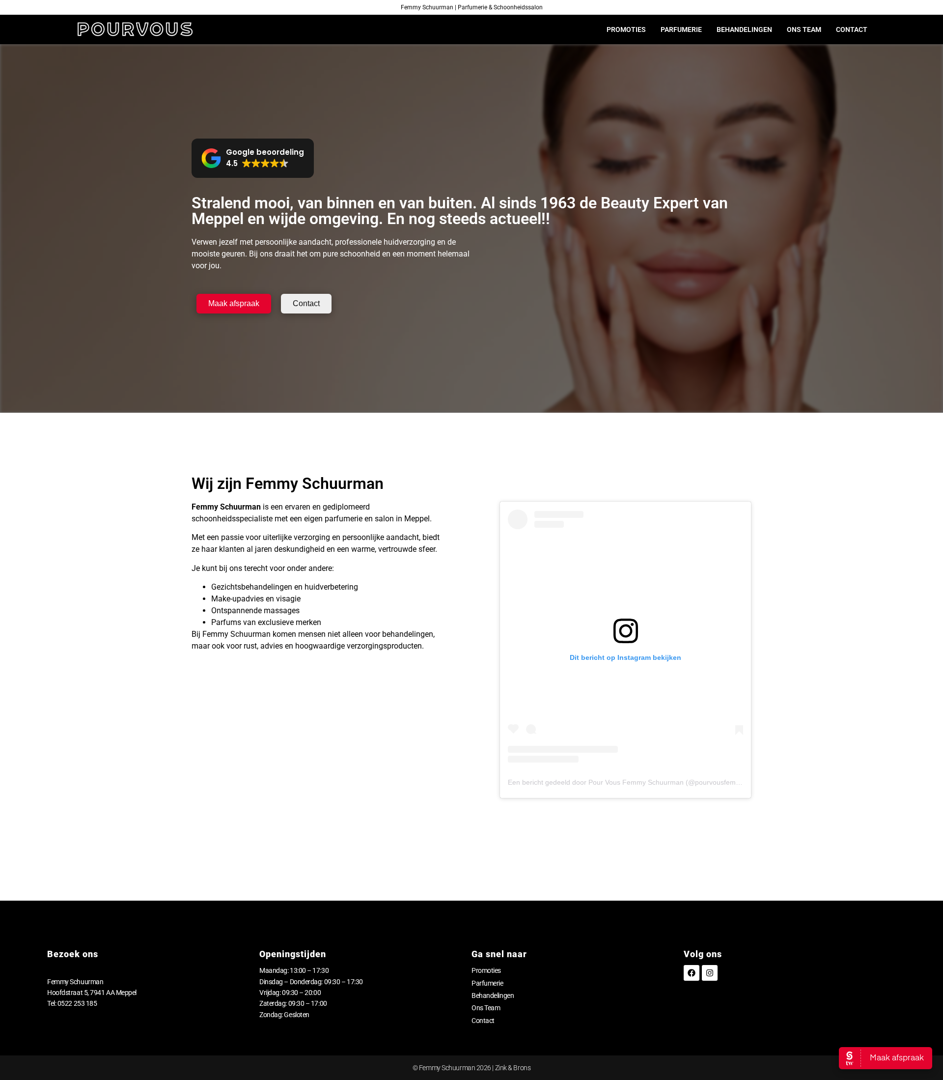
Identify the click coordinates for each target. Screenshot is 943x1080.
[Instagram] (710, 973)
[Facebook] (691, 973)
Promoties (626, 29)
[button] (253, 158)
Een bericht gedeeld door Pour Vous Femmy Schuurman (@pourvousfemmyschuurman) (645, 782)
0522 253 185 (77, 1003)
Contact (851, 29)
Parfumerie (681, 29)
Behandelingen (744, 29)
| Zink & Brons (510, 1068)
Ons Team (804, 29)
